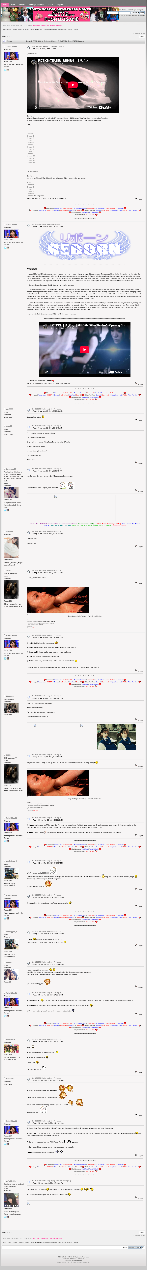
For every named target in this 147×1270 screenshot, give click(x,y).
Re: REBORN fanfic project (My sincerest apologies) (51, 1181)
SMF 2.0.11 (62, 1257)
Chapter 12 (31, 160)
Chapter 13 (31, 162)
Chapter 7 (30, 149)
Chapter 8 (30, 151)
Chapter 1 (30, 136)
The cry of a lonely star (32, 624)
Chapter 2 (30, 138)
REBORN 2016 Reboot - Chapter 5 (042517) (48, 46)
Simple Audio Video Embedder (73, 1259)
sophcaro (46, 29)
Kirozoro (9, 532)
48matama (10, 696)
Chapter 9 (30, 154)
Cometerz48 (11, 469)
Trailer (29, 182)
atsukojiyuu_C (12, 861)
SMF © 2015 (71, 1257)
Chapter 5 (30, 145)
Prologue (30, 134)
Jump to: (124, 1247)
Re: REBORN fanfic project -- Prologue (46, 409)
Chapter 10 (31, 156)
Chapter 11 (31, 158)
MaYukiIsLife (11, 1181)
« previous (137, 33)
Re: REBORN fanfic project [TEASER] (46, 224)
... (13, 36)
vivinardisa (10, 1040)
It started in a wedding (32, 621)
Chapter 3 (30, 140)
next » (143, 33)
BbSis (8, 571)
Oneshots (29, 626)
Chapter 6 (30, 147)
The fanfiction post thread (33, 623)
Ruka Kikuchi (11, 47)
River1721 (10, 1078)
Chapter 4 (30, 142)
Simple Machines (83, 1257)
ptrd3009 (9, 409)
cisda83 (9, 426)
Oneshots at (32, 628)
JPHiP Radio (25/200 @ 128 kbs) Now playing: (32, 25)
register (141, 10)
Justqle (9, 962)
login (134, 10)
